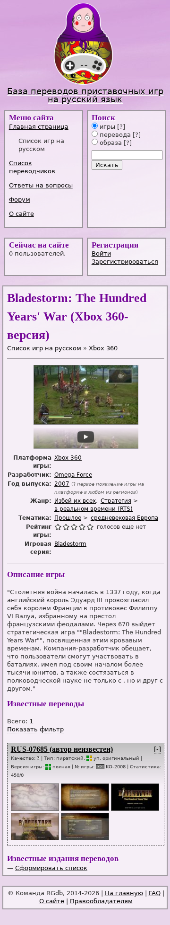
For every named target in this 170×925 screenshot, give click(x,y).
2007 (61, 483)
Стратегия (116, 501)
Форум (19, 199)
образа (110, 142)
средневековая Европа (124, 518)
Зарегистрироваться (125, 261)
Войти (101, 253)
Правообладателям (101, 901)
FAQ (155, 893)
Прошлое (67, 518)
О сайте (21, 213)
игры (106, 126)
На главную (124, 893)
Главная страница (38, 126)
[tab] (44, 127)
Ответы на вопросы (41, 185)
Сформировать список (51, 868)
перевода (114, 134)
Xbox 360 (103, 348)
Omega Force (73, 474)
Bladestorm (70, 544)
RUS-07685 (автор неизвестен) (62, 749)
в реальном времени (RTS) (93, 509)
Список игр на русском (44, 348)
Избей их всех (75, 501)
